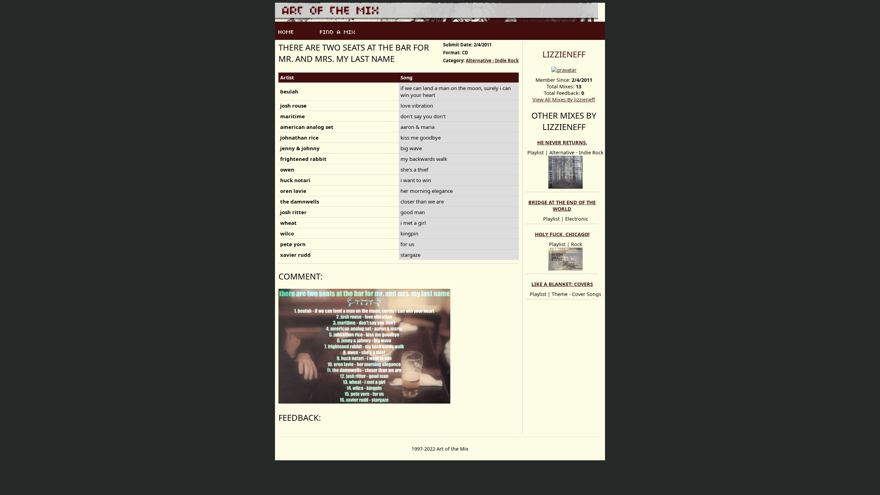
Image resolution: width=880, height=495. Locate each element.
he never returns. (562, 142)
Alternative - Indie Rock (492, 60)
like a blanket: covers (562, 284)
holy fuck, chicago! (562, 234)
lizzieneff (563, 54)
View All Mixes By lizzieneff (563, 99)
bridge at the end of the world (562, 205)
